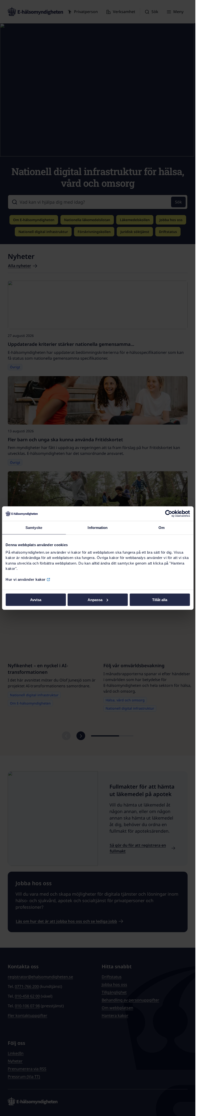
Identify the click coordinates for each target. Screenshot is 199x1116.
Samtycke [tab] (33, 528)
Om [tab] (161, 528)
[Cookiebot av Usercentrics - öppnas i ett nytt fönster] (168, 513)
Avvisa (35, 599)
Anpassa (95, 599)
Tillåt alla (159, 599)
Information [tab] (98, 528)
